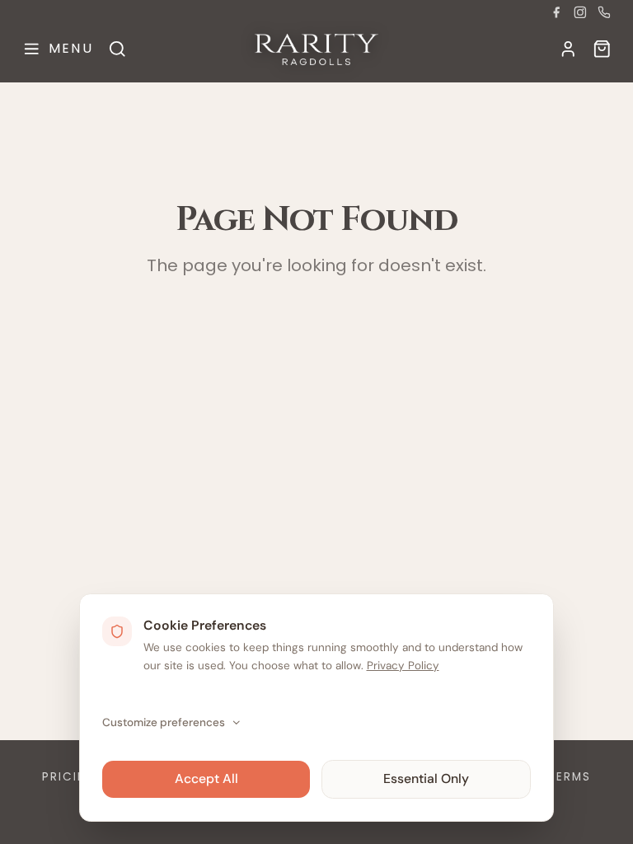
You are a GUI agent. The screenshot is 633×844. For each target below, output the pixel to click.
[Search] (117, 49)
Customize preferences (163, 722)
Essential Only (426, 778)
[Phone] (604, 12)
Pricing (69, 777)
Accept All (206, 778)
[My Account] (568, 49)
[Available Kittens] (602, 49)
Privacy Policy (403, 666)
